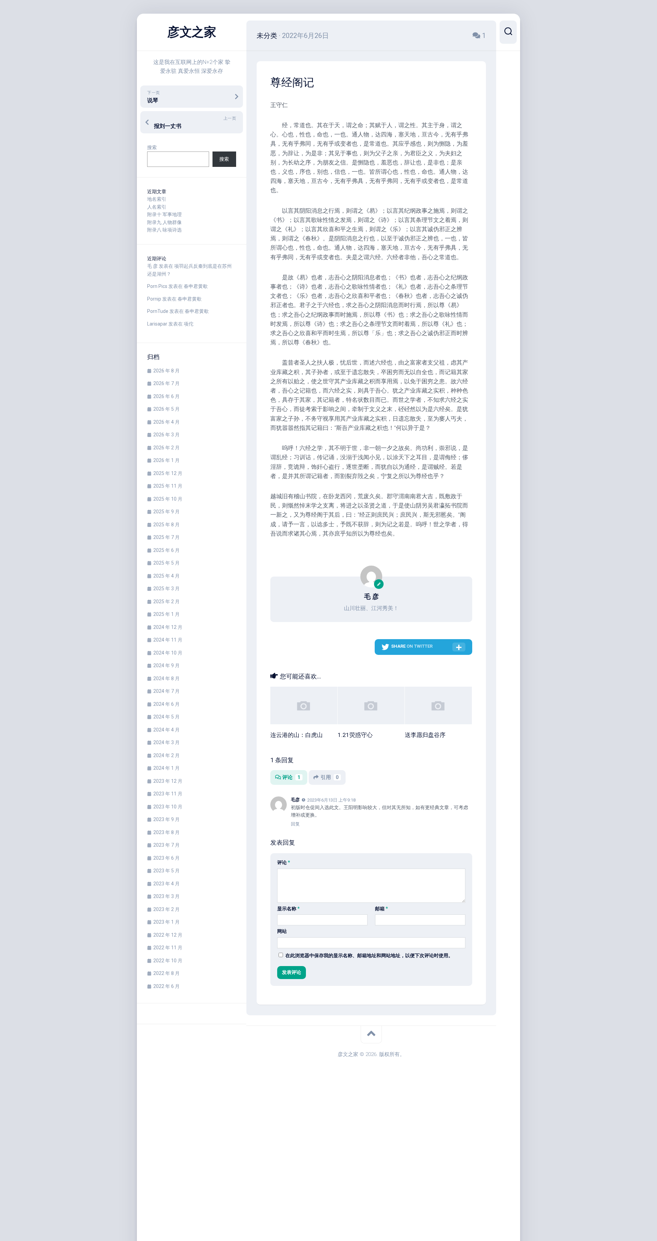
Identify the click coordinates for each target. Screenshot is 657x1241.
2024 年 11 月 (167, 640)
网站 (282, 931)
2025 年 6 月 (166, 550)
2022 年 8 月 (166, 973)
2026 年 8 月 (166, 370)
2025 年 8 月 (166, 524)
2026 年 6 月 (166, 396)
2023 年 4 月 (166, 883)
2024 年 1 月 (166, 768)
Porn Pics (157, 286)
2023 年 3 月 (166, 896)
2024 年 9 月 (166, 665)
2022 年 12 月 (167, 935)
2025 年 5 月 (166, 563)
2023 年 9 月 (166, 819)
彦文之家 (191, 32)
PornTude (157, 311)
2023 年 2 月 (166, 909)
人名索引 (156, 207)
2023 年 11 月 (167, 793)
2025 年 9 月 (166, 511)
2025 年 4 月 (166, 576)
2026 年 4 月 (166, 422)
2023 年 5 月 (166, 870)
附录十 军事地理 (164, 214)
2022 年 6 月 (166, 986)
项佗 (188, 324)
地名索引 (156, 199)
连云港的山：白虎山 (296, 734)
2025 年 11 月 (167, 486)
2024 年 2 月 (166, 755)
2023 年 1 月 (166, 922)
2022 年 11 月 (167, 947)
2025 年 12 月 (167, 473)
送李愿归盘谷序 (425, 734)
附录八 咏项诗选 (164, 230)
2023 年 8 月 (166, 832)
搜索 (152, 147)
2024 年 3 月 (166, 742)
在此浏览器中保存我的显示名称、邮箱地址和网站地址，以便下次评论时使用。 (369, 955)
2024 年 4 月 (166, 729)
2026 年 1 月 (166, 460)
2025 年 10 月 (167, 499)
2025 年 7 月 (166, 537)
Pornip (154, 299)
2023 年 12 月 (167, 781)
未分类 (267, 35)
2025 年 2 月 (166, 601)
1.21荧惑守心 (355, 734)
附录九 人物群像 (164, 222)
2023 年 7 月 (166, 845)
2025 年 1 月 (166, 614)
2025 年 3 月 (166, 588)
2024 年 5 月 (166, 716)
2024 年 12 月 (167, 627)
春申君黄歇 (196, 286)
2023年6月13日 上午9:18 (331, 800)
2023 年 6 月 (166, 858)
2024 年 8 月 (166, 678)
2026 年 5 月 (166, 409)
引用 (330, 777)
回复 (295, 824)
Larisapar (157, 324)
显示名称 (288, 908)
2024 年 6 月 (166, 704)
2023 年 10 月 (167, 806)
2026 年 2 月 (166, 447)
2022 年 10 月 (167, 960)
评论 (291, 777)
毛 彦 (152, 266)
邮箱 (381, 908)
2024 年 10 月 (167, 653)
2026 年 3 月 (166, 434)
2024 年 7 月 (166, 691)
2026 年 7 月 (166, 383)
